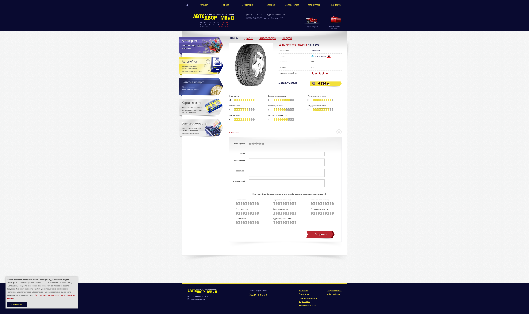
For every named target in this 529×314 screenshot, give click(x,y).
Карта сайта (304, 302)
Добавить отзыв (288, 82)
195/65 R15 (315, 51)
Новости (226, 5)
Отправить (321, 234)
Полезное (270, 5)
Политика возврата (308, 298)
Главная (187, 5)
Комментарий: (239, 181)
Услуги (287, 38)
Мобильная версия (307, 305)
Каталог (204, 5)
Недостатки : (240, 171)
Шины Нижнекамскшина (293, 44)
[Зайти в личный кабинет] (335, 19)
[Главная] (208, 17)
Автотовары (267, 38)
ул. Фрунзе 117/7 (275, 18)
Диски (248, 38)
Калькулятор (314, 5)
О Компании (248, 5)
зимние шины (320, 56)
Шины (234, 38)
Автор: (242, 154)
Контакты (336, 5)
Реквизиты (304, 294)
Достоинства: (239, 160)
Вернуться (234, 132)
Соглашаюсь (17, 304)
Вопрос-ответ (292, 5)
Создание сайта (334, 291)
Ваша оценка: (239, 144)
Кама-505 (313, 44)
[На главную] (202, 293)
